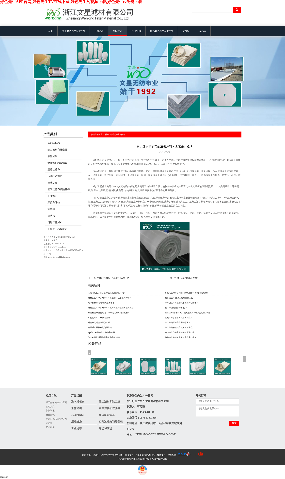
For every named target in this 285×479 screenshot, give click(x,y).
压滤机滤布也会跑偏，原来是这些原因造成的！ (109, 312)
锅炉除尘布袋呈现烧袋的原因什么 (179, 332)
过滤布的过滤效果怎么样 (99, 322)
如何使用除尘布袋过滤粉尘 (113, 278)
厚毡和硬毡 (54, 202)
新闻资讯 (117, 31)
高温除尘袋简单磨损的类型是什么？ (180, 337)
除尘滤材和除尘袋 (57, 149)
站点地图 (50, 427)
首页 (50, 31)
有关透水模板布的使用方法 (100, 327)
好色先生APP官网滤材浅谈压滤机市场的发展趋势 (186, 293)
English (202, 31)
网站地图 (4, 477)
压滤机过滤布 (55, 176)
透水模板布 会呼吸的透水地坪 (101, 303)
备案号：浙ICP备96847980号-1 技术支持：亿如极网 (152, 455)
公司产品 (99, 31)
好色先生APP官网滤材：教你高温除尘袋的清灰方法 (110, 308)
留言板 (185, 31)
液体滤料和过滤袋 (57, 163)
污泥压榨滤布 (55, 222)
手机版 (194, 455)
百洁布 (51, 215)
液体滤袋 (52, 156)
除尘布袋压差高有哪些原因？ (177, 322)
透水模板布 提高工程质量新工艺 (179, 298)
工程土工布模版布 (57, 229)
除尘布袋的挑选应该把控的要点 (178, 327)
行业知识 (136, 31)
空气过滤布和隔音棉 (59, 189)
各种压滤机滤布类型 (186, 278)
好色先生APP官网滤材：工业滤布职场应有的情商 (109, 298)
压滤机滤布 (54, 169)
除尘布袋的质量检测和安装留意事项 (104, 337)
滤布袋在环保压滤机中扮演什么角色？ (181, 303)
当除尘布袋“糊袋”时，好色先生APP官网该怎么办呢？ (188, 312)
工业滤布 (52, 196)
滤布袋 (51, 209)
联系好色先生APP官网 (161, 31)
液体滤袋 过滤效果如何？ (176, 308)
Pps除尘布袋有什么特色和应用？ (102, 332)
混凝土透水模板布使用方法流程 (178, 317)
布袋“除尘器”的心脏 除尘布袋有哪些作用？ (107, 293)
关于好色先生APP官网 (73, 31)
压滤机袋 (52, 182)
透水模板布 (54, 143)
